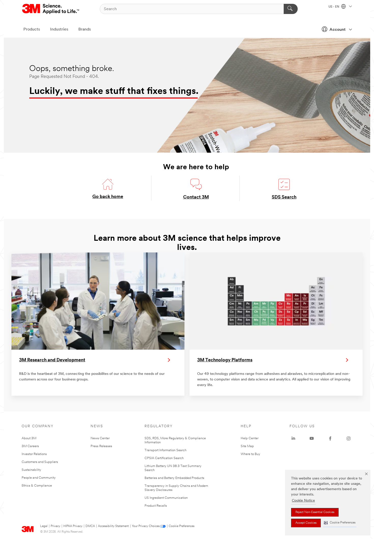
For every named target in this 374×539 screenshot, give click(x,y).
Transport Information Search (165, 450)
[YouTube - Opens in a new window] (311, 438)
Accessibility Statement (113, 526)
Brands (84, 29)
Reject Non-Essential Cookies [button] (314, 512)
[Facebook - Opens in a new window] (330, 438)
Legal (44, 526)
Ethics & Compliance (37, 485)
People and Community (39, 477)
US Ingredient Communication (166, 498)
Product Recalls (156, 505)
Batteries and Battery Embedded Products (174, 478)
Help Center (249, 438)
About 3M (29, 438)
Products (31, 29)
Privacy (55, 526)
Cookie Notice (303, 501)
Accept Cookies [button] (306, 522)
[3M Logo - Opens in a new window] (51, 9)
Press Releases (101, 446)
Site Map (247, 446)
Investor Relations (34, 454)
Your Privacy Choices (146, 526)
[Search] (291, 9)
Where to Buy (250, 454)
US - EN (334, 6)
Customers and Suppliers (40, 462)
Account (337, 30)
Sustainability (31, 470)
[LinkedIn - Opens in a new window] (293, 438)
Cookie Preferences (181, 526)
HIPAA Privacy (72, 526)
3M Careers (30, 446)
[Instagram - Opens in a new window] (348, 438)
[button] (339, 523)
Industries (59, 29)
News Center (100, 438)
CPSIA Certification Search (164, 458)
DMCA (90, 526)
